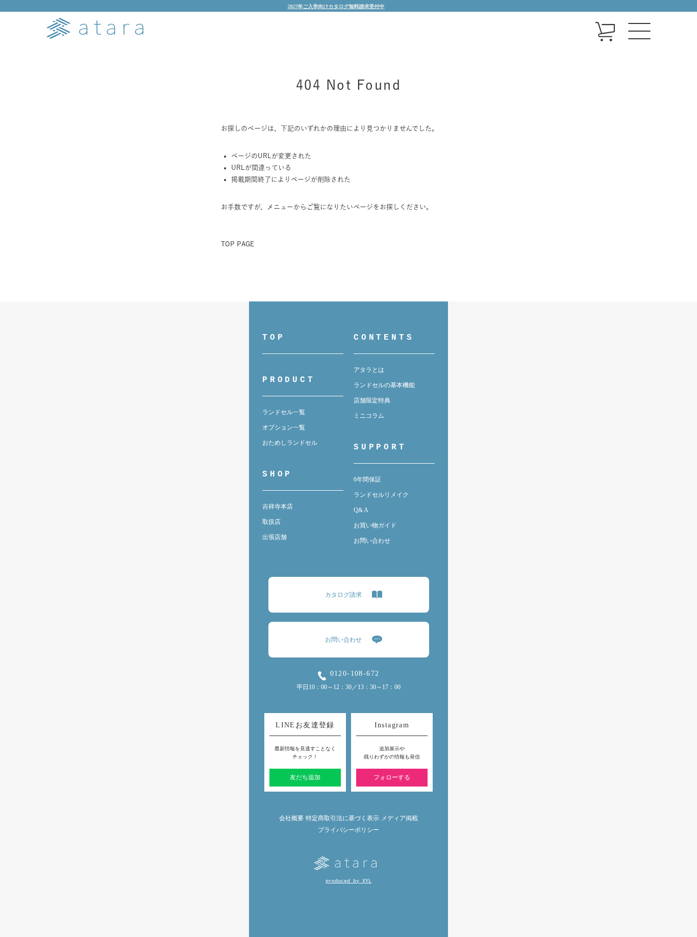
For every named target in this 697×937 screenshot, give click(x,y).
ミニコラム (369, 415)
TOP (273, 337)
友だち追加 (305, 777)
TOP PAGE (237, 244)
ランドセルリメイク (381, 494)
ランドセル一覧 (283, 412)
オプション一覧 (283, 427)
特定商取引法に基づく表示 (342, 818)
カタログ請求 (343, 594)
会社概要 (291, 818)
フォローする (392, 777)
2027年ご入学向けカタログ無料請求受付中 (325, 6)
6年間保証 (367, 479)
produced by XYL (348, 881)
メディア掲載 (399, 818)
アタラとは (369, 369)
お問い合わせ (372, 540)
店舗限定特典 (372, 400)
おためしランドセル (289, 442)
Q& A (361, 510)
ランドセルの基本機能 (384, 385)
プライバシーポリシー (348, 829)
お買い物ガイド (375, 525)
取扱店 (271, 521)
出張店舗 (274, 537)
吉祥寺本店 (277, 506)
